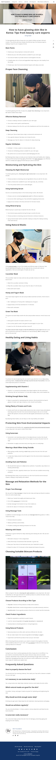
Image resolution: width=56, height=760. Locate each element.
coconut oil (16, 501)
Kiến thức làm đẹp (18, 746)
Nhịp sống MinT (38, 746)
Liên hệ (26, 1)
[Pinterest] (36, 749)
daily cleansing (39, 159)
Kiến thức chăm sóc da (28, 746)
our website (31, 643)
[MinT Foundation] (8, 731)
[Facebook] (53, 47)
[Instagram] (29, 749)
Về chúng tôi (33, 1)
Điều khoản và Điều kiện (43, 1)
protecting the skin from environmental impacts (37, 427)
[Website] (13, 735)
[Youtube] (26, 749)
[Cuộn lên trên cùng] (53, 41)
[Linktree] (31, 749)
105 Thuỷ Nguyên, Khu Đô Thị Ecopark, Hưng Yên (29, 755)
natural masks (13, 266)
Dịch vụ (20, 1)
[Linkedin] (34, 749)
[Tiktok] (24, 749)
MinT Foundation (5, 1)
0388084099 (29, 754)
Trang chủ (14, 1)
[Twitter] (53, 44)
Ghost (37, 751)
